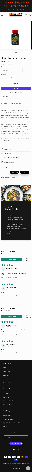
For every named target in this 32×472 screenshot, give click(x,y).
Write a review (12, 259)
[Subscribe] (26, 437)
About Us (6, 375)
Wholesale (6, 393)
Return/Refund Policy (9, 401)
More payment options (16, 92)
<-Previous (14, 172)
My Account (6, 382)
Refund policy (25, 463)
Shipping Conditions (9, 404)
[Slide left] (12, 53)
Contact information (16, 468)
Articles (5, 379)
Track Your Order (8, 419)
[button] (2, 15)
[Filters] (25, 259)
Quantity (3, 74)
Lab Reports (7, 397)
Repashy (9, 463)
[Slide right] (20, 53)
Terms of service (16, 465)
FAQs (5, 426)
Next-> (25, 172)
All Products (6, 371)
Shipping (3, 64)
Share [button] (5, 167)
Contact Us (6, 415)
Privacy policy (8, 465)
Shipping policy (25, 465)
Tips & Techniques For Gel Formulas (13, 423)
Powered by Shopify (16, 463)
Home (5, 367)
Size (2, 66)
